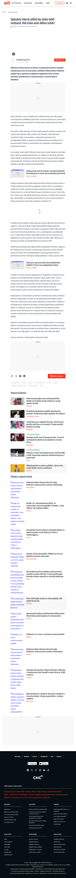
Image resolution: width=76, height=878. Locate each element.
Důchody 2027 (58, 847)
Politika (56, 804)
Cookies (36, 871)
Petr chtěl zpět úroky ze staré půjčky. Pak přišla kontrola (44, 599)
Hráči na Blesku (31, 791)
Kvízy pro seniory (9, 817)
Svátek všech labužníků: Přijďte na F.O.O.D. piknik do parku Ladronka (44, 555)
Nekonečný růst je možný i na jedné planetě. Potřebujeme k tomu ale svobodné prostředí (45, 172)
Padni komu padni (59, 819)
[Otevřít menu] (71, 3)
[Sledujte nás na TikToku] (48, 770)
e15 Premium (16, 3)
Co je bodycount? (9, 822)
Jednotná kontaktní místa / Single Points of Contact (24, 873)
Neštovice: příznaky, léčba (11, 812)
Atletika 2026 (7, 852)
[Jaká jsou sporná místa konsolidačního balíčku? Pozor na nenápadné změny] (17, 265)
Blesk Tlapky (21, 791)
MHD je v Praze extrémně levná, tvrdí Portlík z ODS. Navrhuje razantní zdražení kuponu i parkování (45, 455)
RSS (52, 756)
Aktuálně (7, 804)
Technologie (33, 834)
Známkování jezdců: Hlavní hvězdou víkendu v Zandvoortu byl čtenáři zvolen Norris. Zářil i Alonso (45, 672)
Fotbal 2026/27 (8, 842)
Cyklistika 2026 (8, 855)
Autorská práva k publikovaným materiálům (22, 869)
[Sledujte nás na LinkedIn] (27, 770)
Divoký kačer (57, 824)
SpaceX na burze (33, 839)
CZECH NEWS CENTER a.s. (45, 862)
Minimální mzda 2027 (59, 849)
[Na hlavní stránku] (7, 3)
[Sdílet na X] (16, 376)
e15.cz (4, 12)
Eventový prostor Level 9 (19, 797)
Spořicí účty (57, 842)
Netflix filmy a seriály (34, 852)
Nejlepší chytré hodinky (35, 847)
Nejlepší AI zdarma (34, 844)
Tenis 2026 (7, 847)
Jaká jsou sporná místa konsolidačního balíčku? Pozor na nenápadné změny (43, 263)
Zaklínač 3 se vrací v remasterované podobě (45, 634)
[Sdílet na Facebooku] (12, 376)
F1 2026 (6, 849)
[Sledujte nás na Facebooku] (35, 770)
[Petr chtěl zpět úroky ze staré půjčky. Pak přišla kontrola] (18, 603)
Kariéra (59, 756)
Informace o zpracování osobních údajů (22, 871)
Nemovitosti (14, 794)
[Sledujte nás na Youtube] (44, 770)
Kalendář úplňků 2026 (10, 820)
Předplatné (44, 756)
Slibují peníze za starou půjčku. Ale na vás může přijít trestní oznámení (44, 466)
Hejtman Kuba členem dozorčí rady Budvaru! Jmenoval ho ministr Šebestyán (44, 483)
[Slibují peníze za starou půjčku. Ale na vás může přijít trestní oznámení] (18, 468)
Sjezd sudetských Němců (60, 814)
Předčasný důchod (59, 839)
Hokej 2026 (7, 844)
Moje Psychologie (9, 791)
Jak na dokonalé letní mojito (36, 825)
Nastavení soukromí (45, 871)
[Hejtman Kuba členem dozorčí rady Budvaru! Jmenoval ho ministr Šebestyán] (17, 490)
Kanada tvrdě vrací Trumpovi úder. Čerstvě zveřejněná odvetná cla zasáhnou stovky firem (45, 439)
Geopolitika (39, 3)
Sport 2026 (7, 834)
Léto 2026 (32, 804)
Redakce (26, 756)
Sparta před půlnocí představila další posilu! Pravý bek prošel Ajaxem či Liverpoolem (45, 614)
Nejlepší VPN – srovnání (35, 849)
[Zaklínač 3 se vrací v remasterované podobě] (17, 639)
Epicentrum (7, 809)
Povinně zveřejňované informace (57, 873)
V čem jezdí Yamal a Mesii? (11, 814)
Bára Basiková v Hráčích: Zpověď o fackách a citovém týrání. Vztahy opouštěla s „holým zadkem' (45, 696)
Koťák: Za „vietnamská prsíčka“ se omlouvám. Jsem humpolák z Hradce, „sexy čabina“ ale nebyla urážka (45, 505)
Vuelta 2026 (46, 797)
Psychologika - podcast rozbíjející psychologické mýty (36, 794)
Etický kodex (43, 873)
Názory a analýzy (13, 12)
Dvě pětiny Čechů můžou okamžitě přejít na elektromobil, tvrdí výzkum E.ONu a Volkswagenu (45, 532)
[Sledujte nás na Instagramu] (40, 770)
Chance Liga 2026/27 (34, 797)
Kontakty (18, 756)
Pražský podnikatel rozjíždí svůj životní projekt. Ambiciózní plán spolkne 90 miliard (45, 412)
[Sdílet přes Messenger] (20, 376)
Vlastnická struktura (58, 871)
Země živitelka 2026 (59, 852)
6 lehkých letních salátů (35, 828)
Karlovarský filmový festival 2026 (38, 809)
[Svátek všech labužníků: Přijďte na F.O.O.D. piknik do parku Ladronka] (17, 560)
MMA (5, 839)
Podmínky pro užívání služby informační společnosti (50, 869)
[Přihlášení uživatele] (67, 3)
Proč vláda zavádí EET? (60, 816)
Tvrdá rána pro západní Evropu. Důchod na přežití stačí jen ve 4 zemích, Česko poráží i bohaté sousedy (44, 424)
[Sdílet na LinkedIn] (24, 376)
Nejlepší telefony (33, 842)
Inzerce (34, 756)
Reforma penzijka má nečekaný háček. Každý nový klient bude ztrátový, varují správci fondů (43, 400)
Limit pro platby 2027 (59, 844)
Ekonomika (28, 3)
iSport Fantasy (42, 791)
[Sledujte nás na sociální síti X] (31, 770)
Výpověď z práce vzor (60, 821)
